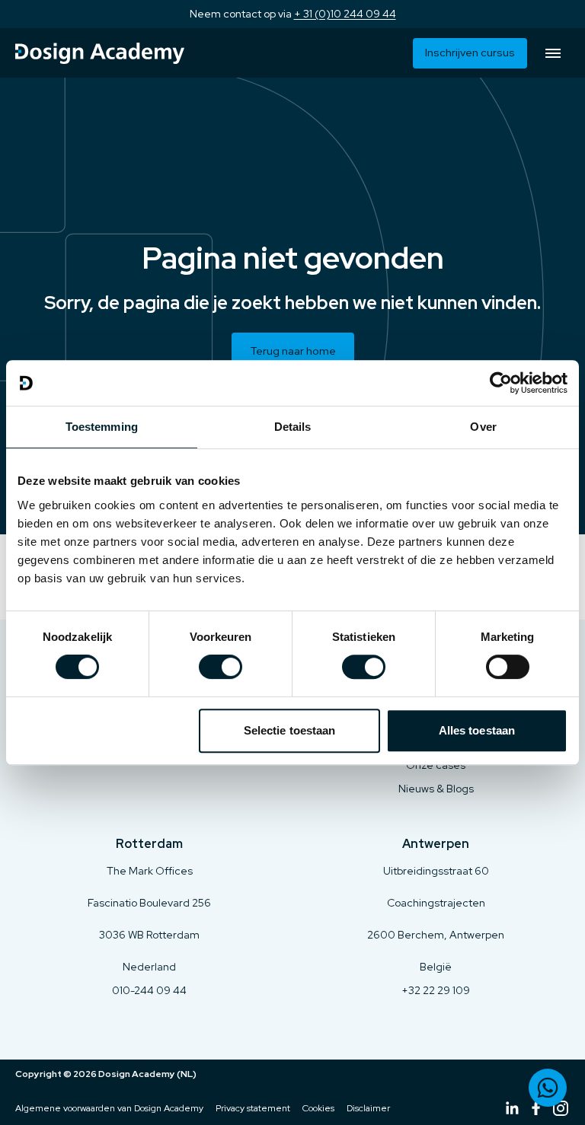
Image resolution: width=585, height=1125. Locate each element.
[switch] (220, 667)
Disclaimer (368, 1108)
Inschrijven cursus (470, 52)
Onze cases (435, 765)
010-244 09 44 (149, 990)
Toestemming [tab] (102, 426)
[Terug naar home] (99, 53)
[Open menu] (553, 53)
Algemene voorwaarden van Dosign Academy (109, 1108)
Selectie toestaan (290, 730)
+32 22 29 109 (435, 990)
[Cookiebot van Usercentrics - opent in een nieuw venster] (500, 382)
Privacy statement (253, 1108)
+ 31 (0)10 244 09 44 (345, 14)
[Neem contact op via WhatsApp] (548, 1088)
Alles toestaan (477, 730)
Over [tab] (483, 426)
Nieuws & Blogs (436, 788)
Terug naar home (293, 351)
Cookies (318, 1108)
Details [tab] (293, 426)
